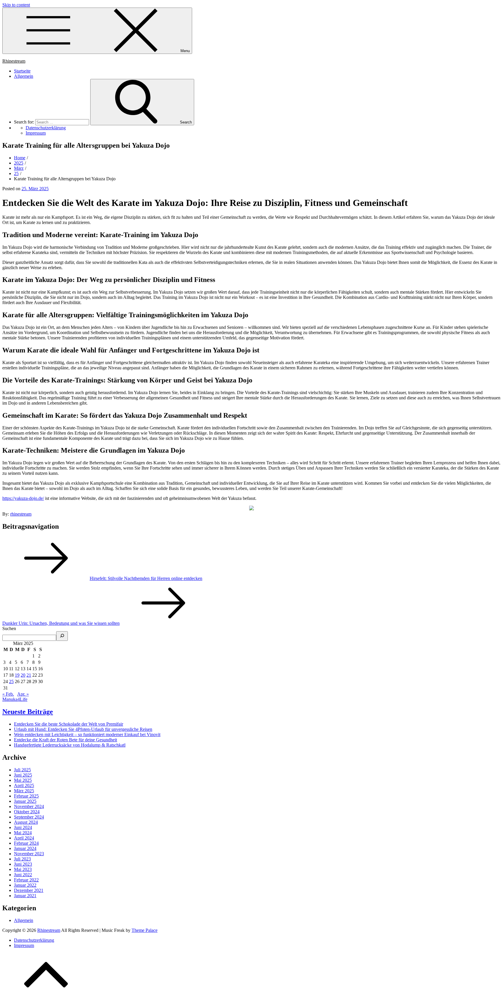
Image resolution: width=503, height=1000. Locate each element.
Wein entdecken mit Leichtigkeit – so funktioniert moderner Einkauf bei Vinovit (87, 734)
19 (17, 675)
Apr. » (23, 694)
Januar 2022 (25, 885)
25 (11, 681)
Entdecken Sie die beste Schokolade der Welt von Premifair (68, 724)
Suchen (9, 628)
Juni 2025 (23, 775)
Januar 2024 (25, 848)
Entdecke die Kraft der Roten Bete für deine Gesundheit (65, 739)
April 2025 (24, 785)
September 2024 (29, 816)
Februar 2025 (26, 795)
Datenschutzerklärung (34, 940)
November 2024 (29, 806)
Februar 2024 (26, 843)
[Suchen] (62, 636)
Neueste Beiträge (27, 711)
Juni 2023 (23, 864)
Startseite (22, 70)
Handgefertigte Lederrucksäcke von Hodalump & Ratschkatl (69, 744)
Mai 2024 (23, 832)
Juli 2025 (22, 769)
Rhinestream (13, 61)
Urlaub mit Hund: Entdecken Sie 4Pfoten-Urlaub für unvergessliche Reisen (83, 729)
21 (28, 675)
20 (23, 675)
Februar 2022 (26, 879)
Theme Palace (144, 930)
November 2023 (29, 853)
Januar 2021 (25, 895)
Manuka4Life (14, 699)
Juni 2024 (23, 827)
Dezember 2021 (28, 890)
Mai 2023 (23, 869)
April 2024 (24, 837)
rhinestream (20, 514)
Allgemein (23, 76)
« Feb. (8, 694)
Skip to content (16, 4)
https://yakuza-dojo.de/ (23, 498)
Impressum (24, 945)
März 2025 (24, 790)
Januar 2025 (25, 801)
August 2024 (26, 822)
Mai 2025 (23, 780)
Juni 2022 (23, 874)
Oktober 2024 (27, 811)
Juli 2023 (22, 858)
